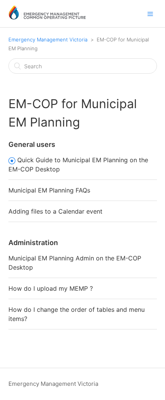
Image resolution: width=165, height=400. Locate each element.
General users (31, 144)
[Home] (47, 17)
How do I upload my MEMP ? (50, 288)
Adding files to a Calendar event (55, 211)
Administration (33, 243)
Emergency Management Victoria (47, 39)
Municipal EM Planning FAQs (49, 190)
